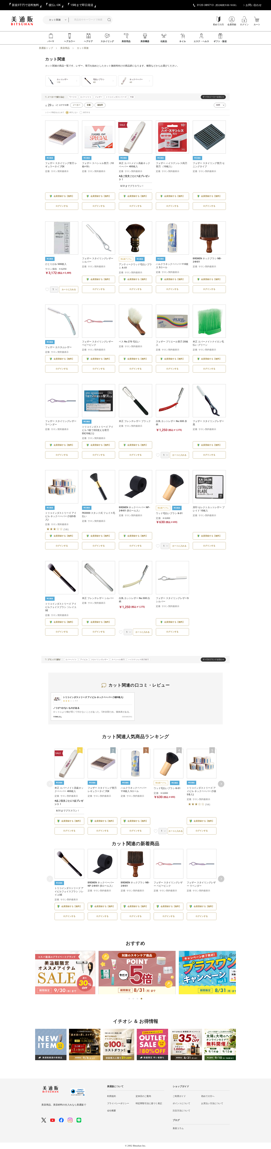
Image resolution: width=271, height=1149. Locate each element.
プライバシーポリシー (118, 1103)
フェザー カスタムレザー (58, 347)
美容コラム (178, 1128)
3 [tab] (137, 999)
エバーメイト (85, 97)
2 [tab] (133, 999)
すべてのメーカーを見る (212, 97)
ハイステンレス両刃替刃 (138, 659)
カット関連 (83, 48)
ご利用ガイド (179, 1096)
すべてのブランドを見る (212, 659)
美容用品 (126, 41)
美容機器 (145, 41)
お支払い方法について (212, 1103)
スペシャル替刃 (118, 659)
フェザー (98, 97)
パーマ (51, 41)
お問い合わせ (254, 5)
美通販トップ (46, 48)
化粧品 (163, 41)
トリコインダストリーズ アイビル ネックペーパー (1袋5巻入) (60, 516)
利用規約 (111, 1096)
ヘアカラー (69, 41)
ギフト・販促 (220, 41)
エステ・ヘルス (201, 41)
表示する (86, 112)
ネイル (182, 41)
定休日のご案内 (143, 1096)
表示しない (73, 112)
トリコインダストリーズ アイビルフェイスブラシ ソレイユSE (60, 607)
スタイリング (107, 41)
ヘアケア (88, 41)
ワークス (73, 97)
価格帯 (100, 105)
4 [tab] (142, 999)
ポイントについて (181, 1103)
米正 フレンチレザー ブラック (135, 421)
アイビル (84, 659)
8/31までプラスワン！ (132, 186)
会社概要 (111, 1110)
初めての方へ (207, 1096)
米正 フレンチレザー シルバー (98, 598)
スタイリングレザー (99, 659)
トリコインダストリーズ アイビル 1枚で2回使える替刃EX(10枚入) (97, 430)
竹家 (132, 97)
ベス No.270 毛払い (129, 341)
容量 (89, 105)
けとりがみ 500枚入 (55, 264)
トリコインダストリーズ (116, 97)
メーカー (76, 105)
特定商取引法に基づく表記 (149, 1103)
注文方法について (181, 1110)
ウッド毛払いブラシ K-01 (169, 513)
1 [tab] (129, 999)
